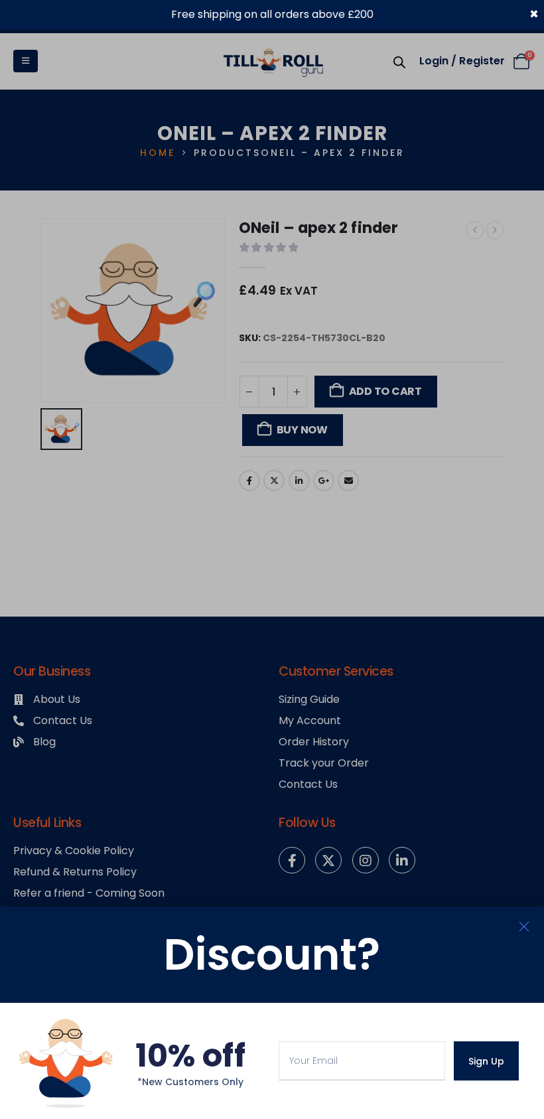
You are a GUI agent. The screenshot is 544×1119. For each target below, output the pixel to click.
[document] (272, 559)
